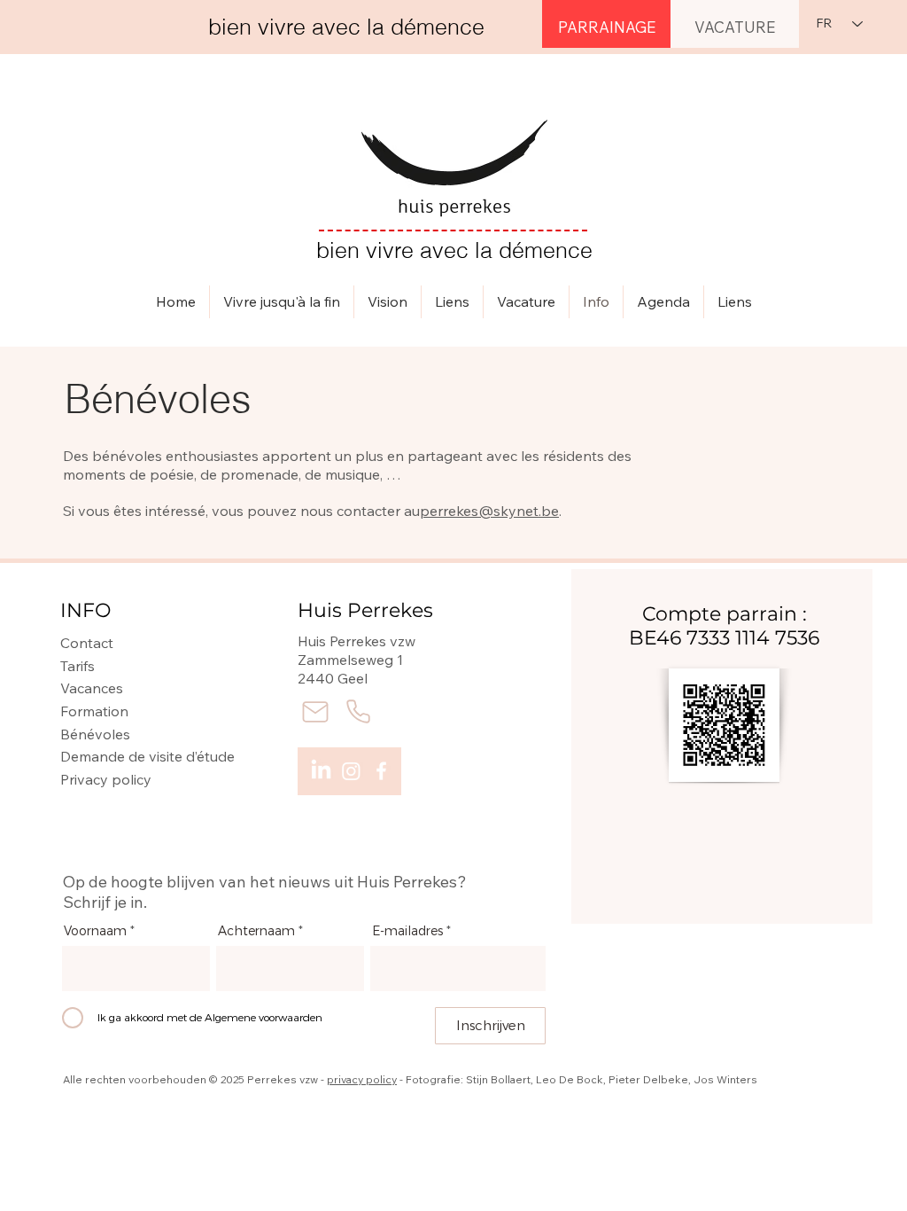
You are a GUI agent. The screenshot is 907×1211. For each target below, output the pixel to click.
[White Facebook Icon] (381, 771)
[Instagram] (351, 771)
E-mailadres (407, 932)
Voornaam (95, 932)
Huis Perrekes (365, 610)
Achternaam (256, 932)
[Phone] (358, 712)
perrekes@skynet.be (489, 511)
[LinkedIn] (321, 771)
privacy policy (362, 1079)
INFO (85, 610)
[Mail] (315, 712)
